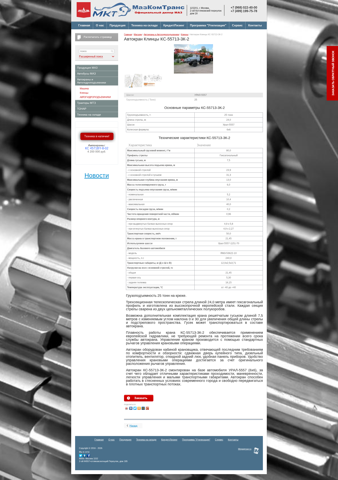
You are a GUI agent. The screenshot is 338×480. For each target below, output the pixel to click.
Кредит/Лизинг (169, 439)
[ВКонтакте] (131, 408)
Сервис (219, 439)
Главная (128, 34)
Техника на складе (146, 439)
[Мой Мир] (143, 408)
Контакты (233, 439)
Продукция (125, 439)
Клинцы (184, 34)
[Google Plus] (147, 408)
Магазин (138, 34)
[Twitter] (135, 408)
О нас (111, 439)
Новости (96, 175)
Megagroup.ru (244, 449)
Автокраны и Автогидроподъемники (161, 34)
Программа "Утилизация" (196, 439)
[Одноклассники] (139, 408)
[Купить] (138, 398)
